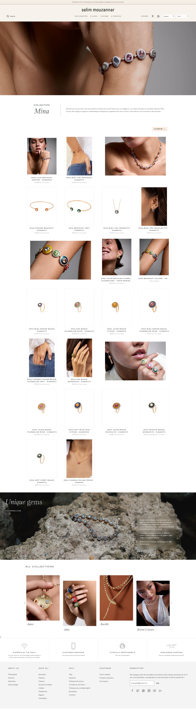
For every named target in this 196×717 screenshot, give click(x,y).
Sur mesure (103, 681)
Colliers (41, 688)
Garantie (72, 678)
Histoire (11, 678)
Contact (72, 695)
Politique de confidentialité (79, 688)
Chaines (42, 678)
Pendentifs (43, 691)
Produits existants (106, 678)
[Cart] (158, 16)
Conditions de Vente (77, 685)
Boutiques (73, 691)
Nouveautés (81, 16)
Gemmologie (13, 685)
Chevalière (43, 698)
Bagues (41, 695)
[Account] (152, 16)
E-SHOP (94, 16)
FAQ (70, 674)
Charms (41, 681)
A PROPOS (116, 16)
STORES (144, 16)
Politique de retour (76, 681)
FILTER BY (158, 129)
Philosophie (12, 674)
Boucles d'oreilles (45, 685)
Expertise (12, 681)
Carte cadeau (104, 674)
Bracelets (42, 674)
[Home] (98, 9)
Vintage (104, 16)
